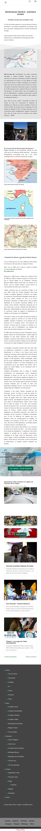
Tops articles (11, 678)
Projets (7, 703)
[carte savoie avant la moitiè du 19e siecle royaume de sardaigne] (18, 217)
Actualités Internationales (15, 711)
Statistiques (11, 793)
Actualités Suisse (13, 706)
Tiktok (32, 824)
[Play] (20, 131)
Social (10, 699)
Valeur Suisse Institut (12, 486)
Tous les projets (12, 732)
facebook (15, 821)
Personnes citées (13, 777)
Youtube (31, 821)
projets (19, 804)
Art (9, 686)
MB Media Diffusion (13, 752)
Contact (7, 797)
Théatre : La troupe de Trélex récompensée (16, 642)
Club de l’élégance (13, 739)
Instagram (8, 824)
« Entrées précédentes (10, 656)
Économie (11, 694)
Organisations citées (14, 772)
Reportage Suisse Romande (16, 756)
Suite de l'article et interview (20, 458)
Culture (10, 690)
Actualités (11, 682)
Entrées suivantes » (31, 656)
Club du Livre (11, 744)
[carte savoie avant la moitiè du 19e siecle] (20, 248)
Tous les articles (12, 673)
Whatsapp (24, 824)
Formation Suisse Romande (16, 748)
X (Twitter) (23, 821)
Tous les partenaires (13, 765)
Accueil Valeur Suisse (10, 804)
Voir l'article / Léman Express (21, 468)
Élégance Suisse (13, 727)
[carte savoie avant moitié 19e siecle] (20, 183)
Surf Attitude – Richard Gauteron (18, 604)
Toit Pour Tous (12, 760)
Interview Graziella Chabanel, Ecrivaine (19, 566)
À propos (7, 769)
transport (19, 35)
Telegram (16, 824)
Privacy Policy (20, 830)
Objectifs (10, 789)
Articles (7, 670)
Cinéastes (13, 784)
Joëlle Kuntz (10, 271)
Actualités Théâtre (13, 719)
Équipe (10, 781)
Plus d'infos (20, 522)
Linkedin (7, 821)
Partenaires (8, 736)
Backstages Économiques (15, 723)
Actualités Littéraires (14, 715)
